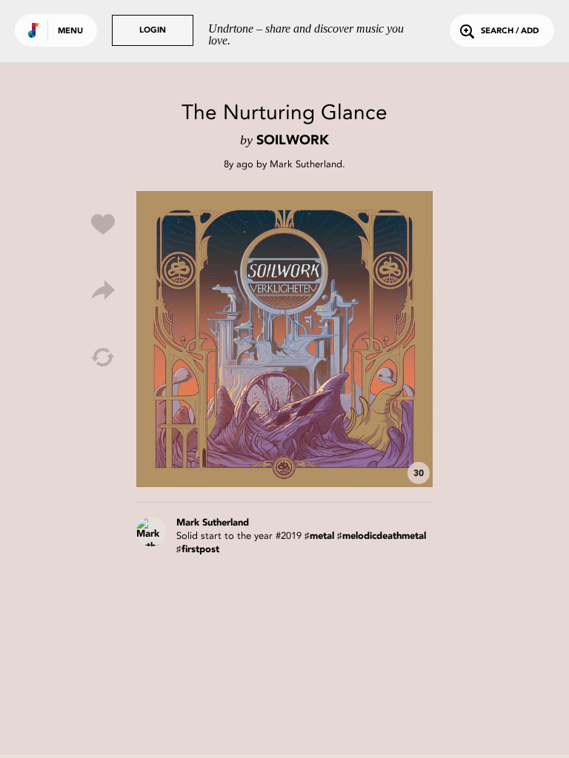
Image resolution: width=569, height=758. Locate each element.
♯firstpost (197, 549)
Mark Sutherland (306, 164)
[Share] (103, 291)
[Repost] (103, 357)
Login (152, 31)
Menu (70, 31)
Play (284, 339)
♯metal (319, 536)
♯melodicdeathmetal (381, 536)
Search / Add (510, 31)
